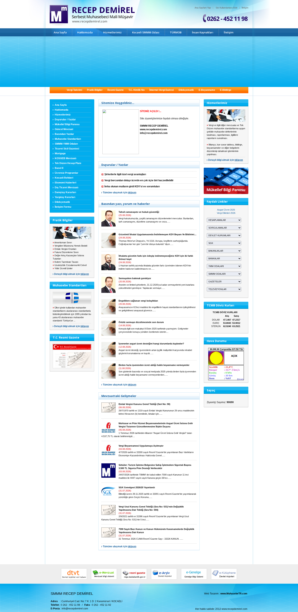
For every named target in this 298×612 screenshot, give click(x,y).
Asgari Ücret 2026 (226, 210)
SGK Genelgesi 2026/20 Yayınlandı (137, 487)
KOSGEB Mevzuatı (65, 158)
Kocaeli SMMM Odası (145, 32)
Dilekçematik (186, 90)
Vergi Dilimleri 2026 (226, 213)
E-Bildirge (225, 90)
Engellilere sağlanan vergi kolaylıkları (138, 301)
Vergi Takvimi (74, 90)
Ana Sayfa (60, 32)
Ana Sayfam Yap (203, 7)
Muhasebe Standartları (68, 139)
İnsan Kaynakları (202, 32)
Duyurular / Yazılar (65, 119)
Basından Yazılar (64, 134)
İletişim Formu (63, 206)
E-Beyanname (207, 90)
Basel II (59, 168)
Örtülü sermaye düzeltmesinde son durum (141, 322)
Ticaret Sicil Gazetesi (67, 148)
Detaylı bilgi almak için (71, 274)
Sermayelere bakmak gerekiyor (135, 278)
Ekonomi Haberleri (65, 182)
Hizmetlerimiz (112, 32)
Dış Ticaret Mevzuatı (66, 187)
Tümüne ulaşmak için (119, 192)
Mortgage (60, 153)
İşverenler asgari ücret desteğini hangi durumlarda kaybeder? (151, 343)
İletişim (245, 7)
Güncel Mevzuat (64, 129)
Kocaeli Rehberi (64, 177)
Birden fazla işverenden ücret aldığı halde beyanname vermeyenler (154, 365)
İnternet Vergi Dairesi (161, 90)
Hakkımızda (85, 32)
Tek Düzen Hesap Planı (68, 163)
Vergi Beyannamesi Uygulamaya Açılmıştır (141, 446)
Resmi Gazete (115, 90)
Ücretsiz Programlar (66, 173)
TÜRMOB (175, 32)
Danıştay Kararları (65, 192)
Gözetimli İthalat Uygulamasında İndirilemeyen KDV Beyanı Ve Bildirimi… (157, 234)
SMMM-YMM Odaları (66, 143)
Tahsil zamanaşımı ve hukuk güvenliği (139, 212)
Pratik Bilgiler (95, 90)
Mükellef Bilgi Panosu (67, 124)
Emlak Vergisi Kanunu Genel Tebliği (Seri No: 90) (144, 404)
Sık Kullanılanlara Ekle (226, 7)
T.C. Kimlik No (137, 90)
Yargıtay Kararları (65, 197)
